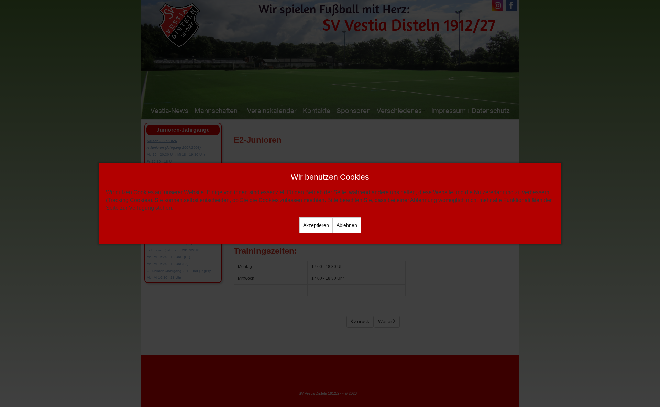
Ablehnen (347, 225)
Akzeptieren (316, 225)
